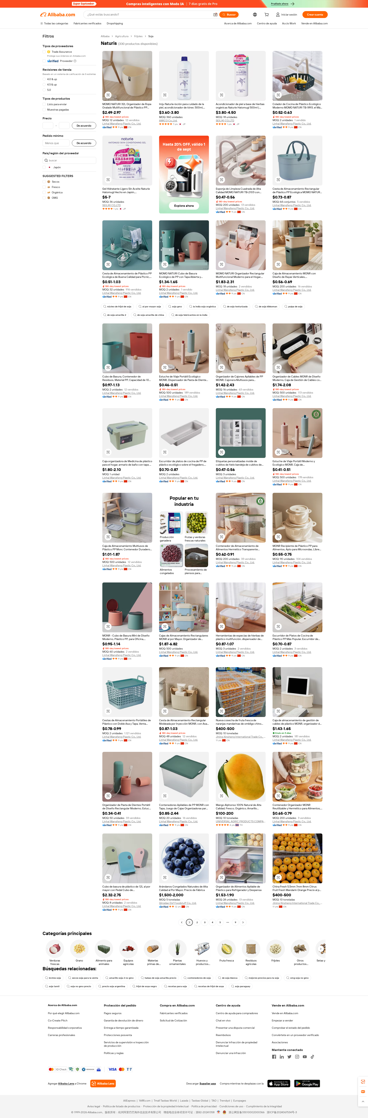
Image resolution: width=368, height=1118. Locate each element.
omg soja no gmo (299, 978)
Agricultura (121, 36)
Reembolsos (223, 1035)
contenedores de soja (199, 978)
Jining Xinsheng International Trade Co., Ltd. (241, 736)
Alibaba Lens (66, 1083)
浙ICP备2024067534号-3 (282, 1112)
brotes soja (55, 978)
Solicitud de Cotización (173, 1020)
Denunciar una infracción (231, 1053)
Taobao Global (199, 1100)
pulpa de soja (295, 306)
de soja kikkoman (268, 306)
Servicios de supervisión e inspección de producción (126, 1044)
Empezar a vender (282, 1020)
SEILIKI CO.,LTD (225, 120)
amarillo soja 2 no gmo (121, 978)
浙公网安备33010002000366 (246, 1112)
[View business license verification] (218, 1112)
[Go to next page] (243, 922)
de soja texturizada (237, 306)
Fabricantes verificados (174, 1013)
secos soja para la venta (85, 978)
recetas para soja (177, 986)
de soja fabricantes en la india (191, 315)
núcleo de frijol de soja (119, 306)
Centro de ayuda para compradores (237, 1013)
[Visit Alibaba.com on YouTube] (304, 1056)
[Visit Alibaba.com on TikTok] (312, 1056)
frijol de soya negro (146, 986)
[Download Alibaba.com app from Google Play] (307, 1083)
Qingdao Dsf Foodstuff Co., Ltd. (177, 903)
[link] (363, 1082)
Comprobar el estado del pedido (291, 1027)
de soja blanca (229, 978)
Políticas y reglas (114, 1053)
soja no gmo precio (81, 986)
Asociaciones (280, 1042)
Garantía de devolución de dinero (123, 1020)
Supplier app (208, 1083)
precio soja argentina (113, 986)
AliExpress (129, 1100)
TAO (213, 1100)
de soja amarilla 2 (116, 315)
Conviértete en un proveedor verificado (295, 1035)
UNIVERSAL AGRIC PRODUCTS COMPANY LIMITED (241, 821)
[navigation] (69, 479)
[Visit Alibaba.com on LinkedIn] (281, 1056)
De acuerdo (84, 125)
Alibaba (105, 36)
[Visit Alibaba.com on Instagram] (297, 1056)
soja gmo (177, 306)
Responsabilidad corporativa (65, 1027)
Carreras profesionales (61, 1035)
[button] (215, 14)
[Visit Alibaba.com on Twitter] (289, 1056)
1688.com (144, 1100)
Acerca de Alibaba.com (62, 1005)
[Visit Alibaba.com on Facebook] (274, 1056)
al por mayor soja (151, 306)
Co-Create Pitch (57, 1020)
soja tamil (54, 986)
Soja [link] (150, 36)
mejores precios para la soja (264, 978)
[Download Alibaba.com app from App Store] (278, 1083)
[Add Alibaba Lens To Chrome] (103, 1083)
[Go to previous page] (181, 922)
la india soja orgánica (204, 306)
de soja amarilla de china (150, 315)
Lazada (184, 1100)
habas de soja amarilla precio (160, 978)
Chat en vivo (223, 1020)
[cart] (267, 15)
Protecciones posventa (118, 1035)
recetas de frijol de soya (211, 986)
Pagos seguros (113, 1013)
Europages (239, 1100)
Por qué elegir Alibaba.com (64, 1013)
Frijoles (138, 36)
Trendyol (225, 1100)
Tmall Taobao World (165, 1100)
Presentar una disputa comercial (235, 1027)
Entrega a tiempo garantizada (121, 1027)
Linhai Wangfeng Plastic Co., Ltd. (121, 123)
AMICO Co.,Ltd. (168, 120)
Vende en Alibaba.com (285, 1013)
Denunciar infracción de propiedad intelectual (236, 1044)
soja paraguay (242, 986)
